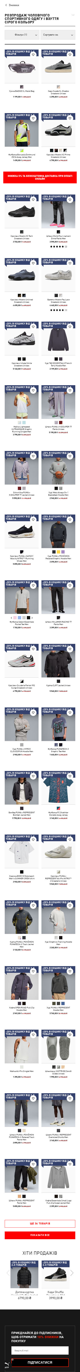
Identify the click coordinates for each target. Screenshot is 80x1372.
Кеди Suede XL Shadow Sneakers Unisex (58, 92)
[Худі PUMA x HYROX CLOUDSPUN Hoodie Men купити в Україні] (22, 724)
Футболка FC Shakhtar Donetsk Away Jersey (58, 813)
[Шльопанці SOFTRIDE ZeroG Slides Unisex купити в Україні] (58, 1046)
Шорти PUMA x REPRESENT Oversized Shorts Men (58, 1135)
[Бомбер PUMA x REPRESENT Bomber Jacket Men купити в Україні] (22, 787)
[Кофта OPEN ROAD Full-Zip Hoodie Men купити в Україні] (22, 983)
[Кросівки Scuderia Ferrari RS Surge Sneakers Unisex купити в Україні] (22, 660)
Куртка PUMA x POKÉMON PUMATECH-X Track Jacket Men (22, 944)
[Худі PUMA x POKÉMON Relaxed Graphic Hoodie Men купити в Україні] (58, 531)
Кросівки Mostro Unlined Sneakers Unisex (21, 300)
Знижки (14, 5)
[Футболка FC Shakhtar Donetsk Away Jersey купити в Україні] (58, 787)
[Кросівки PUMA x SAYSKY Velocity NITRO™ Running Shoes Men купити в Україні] (22, 531)
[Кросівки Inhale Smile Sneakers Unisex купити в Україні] (22, 338)
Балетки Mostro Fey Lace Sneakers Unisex (58, 300)
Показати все (40, 1235)
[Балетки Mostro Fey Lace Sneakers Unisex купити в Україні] (58, 275)
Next (32, 618)
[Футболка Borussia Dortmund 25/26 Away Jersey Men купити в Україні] (22, 130)
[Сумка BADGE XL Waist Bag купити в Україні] (22, 66)
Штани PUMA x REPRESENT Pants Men (21, 1201)
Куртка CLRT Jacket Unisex (58, 685)
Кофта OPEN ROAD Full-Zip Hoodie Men (21, 1008)
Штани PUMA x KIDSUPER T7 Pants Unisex (58, 427)
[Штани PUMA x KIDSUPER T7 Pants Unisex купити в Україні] (58, 402)
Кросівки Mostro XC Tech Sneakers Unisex (22, 237)
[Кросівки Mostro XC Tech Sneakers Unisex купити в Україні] (22, 211)
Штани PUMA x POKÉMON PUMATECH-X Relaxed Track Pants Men (21, 1137)
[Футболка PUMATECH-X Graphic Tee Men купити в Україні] (58, 724)
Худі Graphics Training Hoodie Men (58, 943)
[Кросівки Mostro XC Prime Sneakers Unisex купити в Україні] (58, 130)
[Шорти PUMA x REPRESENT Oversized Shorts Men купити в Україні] (58, 1110)
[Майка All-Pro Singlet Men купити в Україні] (22, 1046)
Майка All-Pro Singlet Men (22, 1071)
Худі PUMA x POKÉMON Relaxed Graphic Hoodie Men (58, 557)
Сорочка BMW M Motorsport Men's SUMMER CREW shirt (21, 877)
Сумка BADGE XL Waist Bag (21, 91)
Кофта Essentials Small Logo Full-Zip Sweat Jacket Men (58, 1201)
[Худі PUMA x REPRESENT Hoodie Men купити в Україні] (58, 983)
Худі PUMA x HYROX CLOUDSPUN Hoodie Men (21, 750)
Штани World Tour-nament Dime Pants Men (58, 237)
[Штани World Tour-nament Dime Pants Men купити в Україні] (58, 211)
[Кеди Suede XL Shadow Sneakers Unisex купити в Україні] (58, 66)
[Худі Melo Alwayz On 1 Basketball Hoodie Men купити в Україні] (58, 467)
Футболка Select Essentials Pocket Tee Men (22, 623)
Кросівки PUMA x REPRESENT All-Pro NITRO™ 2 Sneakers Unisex (58, 878)
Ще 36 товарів (40, 1223)
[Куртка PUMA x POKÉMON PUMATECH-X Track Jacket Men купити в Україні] (22, 917)
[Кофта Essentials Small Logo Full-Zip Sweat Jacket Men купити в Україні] (58, 1176)
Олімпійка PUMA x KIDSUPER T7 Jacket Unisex (21, 493)
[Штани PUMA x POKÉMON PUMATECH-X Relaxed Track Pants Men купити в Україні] (22, 1110)
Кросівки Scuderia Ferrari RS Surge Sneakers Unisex (21, 686)
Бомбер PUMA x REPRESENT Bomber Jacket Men (22, 813)
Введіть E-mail (21, 1350)
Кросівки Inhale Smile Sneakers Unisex (22, 364)
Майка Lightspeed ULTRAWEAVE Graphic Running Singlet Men (21, 429)
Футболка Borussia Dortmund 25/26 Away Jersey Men (21, 155)
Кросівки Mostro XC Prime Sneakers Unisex (58, 155)
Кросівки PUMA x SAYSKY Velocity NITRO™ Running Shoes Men (21, 558)
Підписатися (40, 1362)
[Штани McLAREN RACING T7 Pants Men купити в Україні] (58, 597)
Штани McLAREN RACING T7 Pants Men (58, 623)
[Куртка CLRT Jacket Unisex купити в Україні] (58, 660)
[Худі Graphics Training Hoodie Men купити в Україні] (58, 917)
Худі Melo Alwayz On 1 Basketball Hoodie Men (58, 493)
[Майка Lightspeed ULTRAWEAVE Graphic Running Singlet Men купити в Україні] (22, 402)
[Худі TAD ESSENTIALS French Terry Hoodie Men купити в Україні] (58, 338)
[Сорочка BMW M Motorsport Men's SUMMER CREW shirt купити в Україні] (22, 851)
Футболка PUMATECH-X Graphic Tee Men (58, 750)
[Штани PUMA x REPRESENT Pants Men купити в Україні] (22, 1176)
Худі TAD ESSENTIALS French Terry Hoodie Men (58, 364)
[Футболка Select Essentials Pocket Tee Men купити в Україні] (22, 597)
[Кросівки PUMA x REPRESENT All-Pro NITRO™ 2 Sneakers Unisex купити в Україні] (58, 851)
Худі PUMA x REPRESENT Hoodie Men (58, 1008)
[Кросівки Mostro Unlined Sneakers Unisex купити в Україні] (22, 275)
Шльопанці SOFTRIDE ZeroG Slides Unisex (58, 1072)
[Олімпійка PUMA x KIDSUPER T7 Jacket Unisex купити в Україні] (22, 467)
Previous (11, 618)
